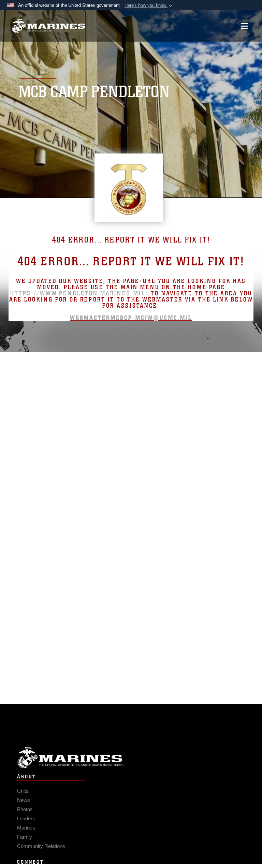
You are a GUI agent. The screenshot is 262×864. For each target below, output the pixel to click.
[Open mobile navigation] (244, 26)
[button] (149, 5)
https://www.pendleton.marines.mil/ (79, 293)
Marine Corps (131, 758)
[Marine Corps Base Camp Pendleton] (48, 26)
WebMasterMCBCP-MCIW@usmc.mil (131, 318)
